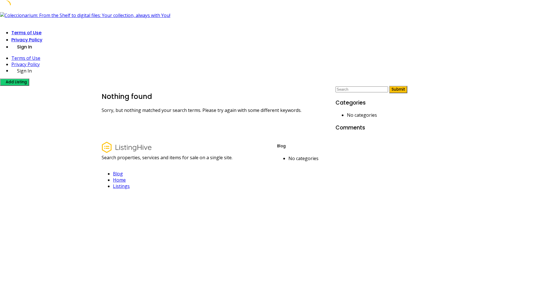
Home (119, 180)
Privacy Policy (26, 40)
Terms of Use (26, 32)
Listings (121, 186)
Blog (118, 174)
